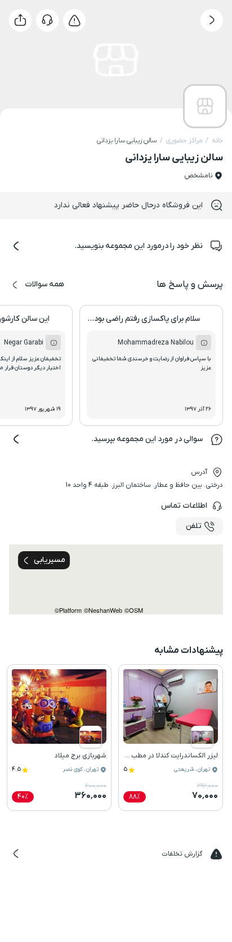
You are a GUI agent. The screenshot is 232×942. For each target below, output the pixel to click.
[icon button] (211, 20)
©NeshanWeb (103, 610)
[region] (116, 579)
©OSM (133, 610)
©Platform (68, 610)
